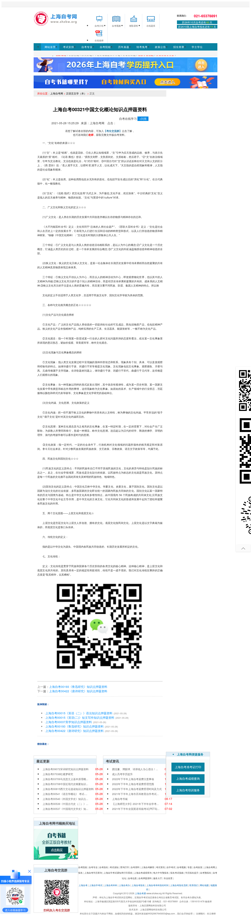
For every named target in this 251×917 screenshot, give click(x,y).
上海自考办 (124, 885)
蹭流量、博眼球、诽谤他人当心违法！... (135, 769)
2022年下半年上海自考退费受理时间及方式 (137, 789)
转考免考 (142, 47)
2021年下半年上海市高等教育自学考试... (135, 794)
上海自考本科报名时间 (157, 885)
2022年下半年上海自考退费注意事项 (133, 779)
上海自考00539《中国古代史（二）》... (65, 804)
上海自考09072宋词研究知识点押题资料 (66, 769)
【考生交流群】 (113, 131)
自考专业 (86, 47)
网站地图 (204, 885)
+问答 (143, 119)
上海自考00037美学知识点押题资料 (68, 722)
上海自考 (83, 885)
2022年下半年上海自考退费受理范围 (133, 784)
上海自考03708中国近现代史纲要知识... (65, 784)
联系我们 (193, 885)
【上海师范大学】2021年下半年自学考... (135, 804)
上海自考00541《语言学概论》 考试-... (65, 794)
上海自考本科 (110, 885)
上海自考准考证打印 (188, 767)
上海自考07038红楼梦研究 (58, 774)
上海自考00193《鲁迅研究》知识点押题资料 (78, 687)
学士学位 (197, 47)
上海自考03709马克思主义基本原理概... (65, 779)
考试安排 (68, 47)
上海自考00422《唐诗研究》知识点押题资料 (78, 691)
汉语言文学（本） (76, 93)
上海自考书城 (120, 799)
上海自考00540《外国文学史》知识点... (65, 799)
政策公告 (160, 47)
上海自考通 (140, 893)
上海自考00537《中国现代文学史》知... (65, 809)
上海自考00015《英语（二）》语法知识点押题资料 (78, 713)
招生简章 (178, 47)
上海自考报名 (138, 885)
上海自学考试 (95, 885)
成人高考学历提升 (122, 774)
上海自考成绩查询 (188, 778)
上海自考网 (56, 93)
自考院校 (105, 47)
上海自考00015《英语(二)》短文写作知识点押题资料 (79, 717)
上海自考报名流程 (179, 885)
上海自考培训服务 (188, 790)
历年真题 (123, 47)
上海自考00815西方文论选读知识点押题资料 (68, 789)
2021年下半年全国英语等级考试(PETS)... (135, 809)
